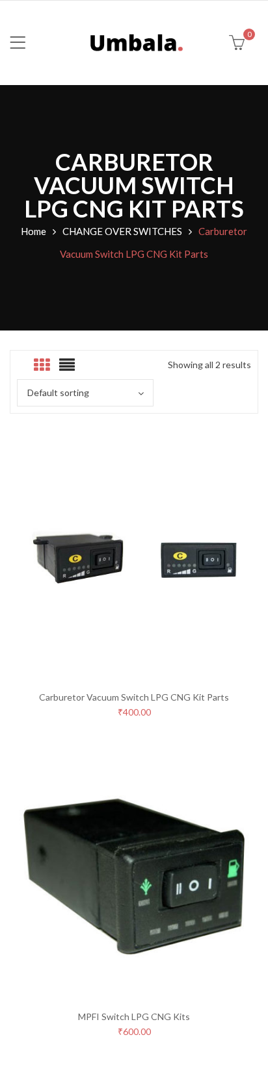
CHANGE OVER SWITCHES (122, 231)
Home (33, 231)
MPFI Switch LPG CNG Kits (134, 1016)
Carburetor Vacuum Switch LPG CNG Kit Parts (134, 697)
